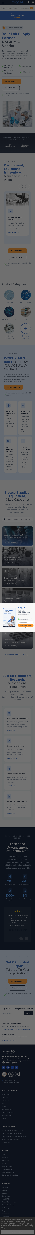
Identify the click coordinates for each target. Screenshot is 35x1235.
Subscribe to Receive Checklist (26, 625)
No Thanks (26, 627)
